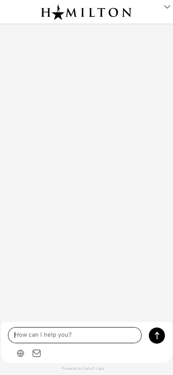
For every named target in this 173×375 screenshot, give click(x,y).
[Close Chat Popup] (167, 8)
